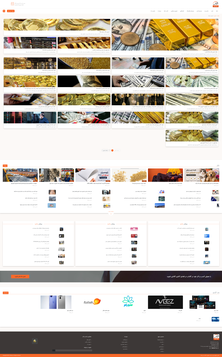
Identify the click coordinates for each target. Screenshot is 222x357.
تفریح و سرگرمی (174, 11)
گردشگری (182, 11)
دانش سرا (206, 11)
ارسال (54, 350)
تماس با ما (153, 11)
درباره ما (159, 11)
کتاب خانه (166, 11)
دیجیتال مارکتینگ (190, 11)
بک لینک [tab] (6, 293)
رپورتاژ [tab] (5, 165)
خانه (217, 11)
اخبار (212, 11)
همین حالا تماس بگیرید (20, 276)
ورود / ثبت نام (11, 11)
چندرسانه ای (199, 11)
